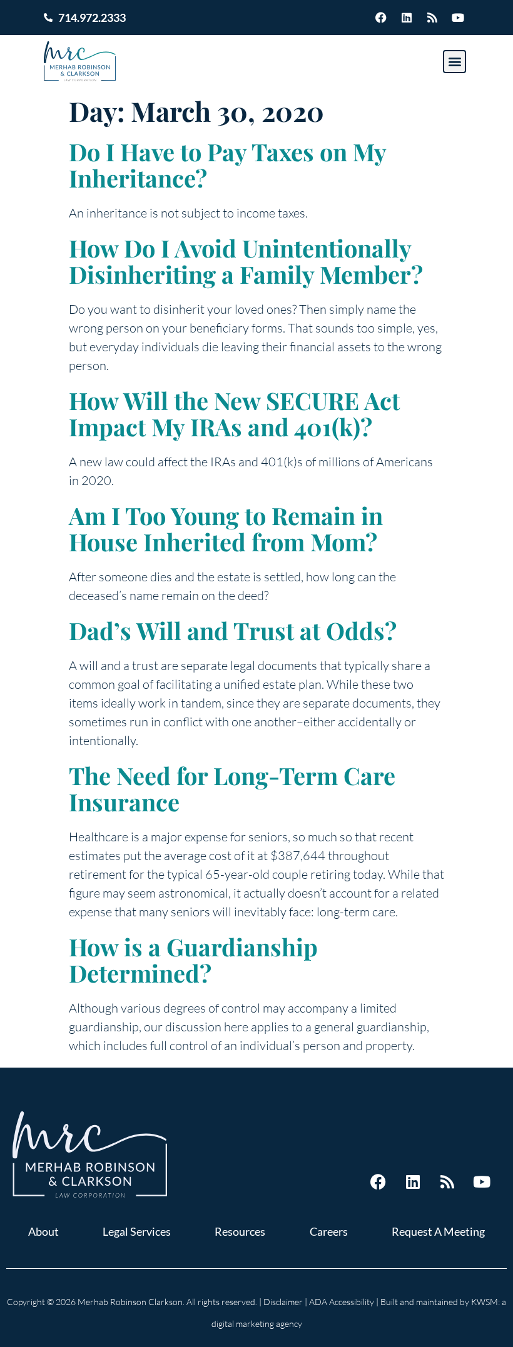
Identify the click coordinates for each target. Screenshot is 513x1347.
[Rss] (432, 17)
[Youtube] (458, 17)
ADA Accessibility (341, 1301)
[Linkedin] (406, 17)
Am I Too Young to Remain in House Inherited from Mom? (226, 528)
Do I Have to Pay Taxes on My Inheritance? (227, 165)
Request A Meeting (438, 1231)
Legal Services (137, 1231)
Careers (329, 1231)
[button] (454, 61)
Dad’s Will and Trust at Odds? (233, 630)
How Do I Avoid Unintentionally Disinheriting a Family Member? (246, 261)
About (43, 1231)
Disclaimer (283, 1301)
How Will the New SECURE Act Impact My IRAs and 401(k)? (234, 413)
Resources (240, 1231)
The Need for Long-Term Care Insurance (232, 788)
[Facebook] (381, 17)
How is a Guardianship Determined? (193, 960)
